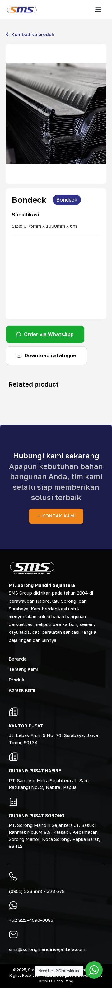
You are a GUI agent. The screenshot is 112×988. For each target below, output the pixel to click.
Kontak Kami (22, 690)
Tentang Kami (23, 669)
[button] (98, 9)
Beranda (17, 658)
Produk (16, 679)
